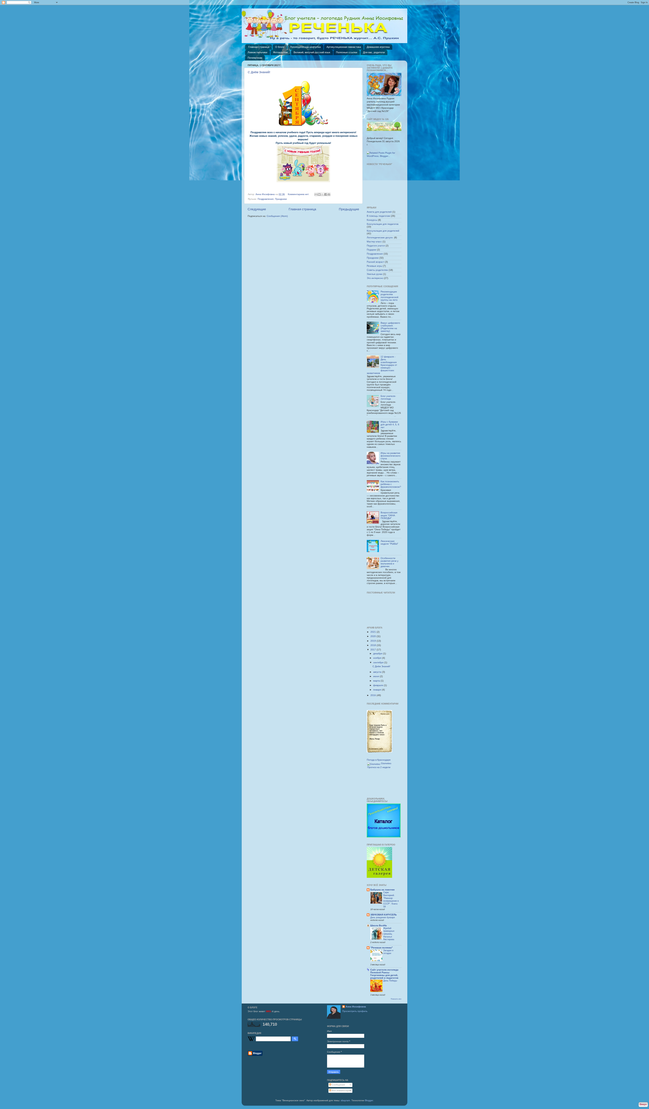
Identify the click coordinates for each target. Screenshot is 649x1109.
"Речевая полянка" (381, 947)
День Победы (390, 980)
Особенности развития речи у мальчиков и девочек (389, 562)
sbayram (345, 1100)
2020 (373, 636)
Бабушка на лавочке (382, 889)
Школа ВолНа (378, 925)
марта (377, 680)
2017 (373, 649)
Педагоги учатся (376, 245)
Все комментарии (341, 1090)
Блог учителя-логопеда (388, 397)
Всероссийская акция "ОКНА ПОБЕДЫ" (389, 515)
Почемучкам (255, 57)
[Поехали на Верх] (643, 1105)
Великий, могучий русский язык (312, 52)
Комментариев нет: (299, 194)
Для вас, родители (374, 52)
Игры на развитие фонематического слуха (390, 456)
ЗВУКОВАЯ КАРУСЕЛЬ (383, 914)
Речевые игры (374, 266)
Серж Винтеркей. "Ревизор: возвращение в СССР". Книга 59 (391, 899)
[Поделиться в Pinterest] (329, 194)
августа (377, 672)
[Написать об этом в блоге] (319, 194)
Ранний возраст (375, 262)
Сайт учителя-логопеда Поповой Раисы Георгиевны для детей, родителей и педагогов (384, 974)
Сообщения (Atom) (277, 216)
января (377, 689)
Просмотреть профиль (354, 1011)
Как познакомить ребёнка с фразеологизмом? (391, 484)
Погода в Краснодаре (379, 760)
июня (376, 676)
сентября (378, 662)
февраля (378, 685)
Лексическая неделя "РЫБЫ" (389, 542)
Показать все (396, 999)
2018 (373, 645)
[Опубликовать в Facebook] (325, 194)
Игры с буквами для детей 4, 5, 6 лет (390, 424)
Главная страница (258, 46)
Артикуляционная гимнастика (344, 46)
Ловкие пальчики (257, 52)
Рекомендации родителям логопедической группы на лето (389, 295)
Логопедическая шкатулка (305, 46)
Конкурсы (372, 220)
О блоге (279, 46)
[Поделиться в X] (322, 194)
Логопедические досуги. (380, 237)
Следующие (257, 209)
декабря (378, 653)
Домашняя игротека (378, 46)
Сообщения (338, 1084)
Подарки (371, 249)
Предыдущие (349, 209)
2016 (373, 695)
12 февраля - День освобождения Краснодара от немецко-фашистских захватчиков (382, 364)
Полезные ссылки (346, 52)
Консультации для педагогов (382, 224)
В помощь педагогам (378, 216)
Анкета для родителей (379, 212)
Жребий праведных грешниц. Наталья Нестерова (388, 934)
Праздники (281, 199)
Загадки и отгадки (388, 952)
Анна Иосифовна (356, 1006)
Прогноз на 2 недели (378, 767)
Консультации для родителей (383, 231)
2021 (373, 632)
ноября (377, 658)
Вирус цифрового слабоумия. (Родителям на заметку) (390, 327)
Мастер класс (374, 241)
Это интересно (375, 278)
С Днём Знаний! (259, 72)
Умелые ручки (374, 274)
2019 (373, 641)
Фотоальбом (280, 52)
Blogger (369, 1100)
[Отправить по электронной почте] (316, 194)
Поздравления (266, 199)
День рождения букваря (382, 917)
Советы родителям (377, 270)
